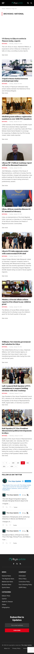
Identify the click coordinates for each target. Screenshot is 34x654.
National (8, 8)
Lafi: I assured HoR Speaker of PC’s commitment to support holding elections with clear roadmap (16, 388)
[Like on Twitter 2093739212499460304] (11, 525)
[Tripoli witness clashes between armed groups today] (17, 67)
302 (28, 463)
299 (13, 463)
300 (18, 463)
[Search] (28, 3)
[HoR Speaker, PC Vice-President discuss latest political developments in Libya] (17, 417)
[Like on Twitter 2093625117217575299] (11, 543)
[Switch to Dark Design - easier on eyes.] (31, 3)
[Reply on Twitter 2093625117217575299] (3, 543)
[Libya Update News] (17, 3)
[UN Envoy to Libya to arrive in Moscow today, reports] (17, 27)
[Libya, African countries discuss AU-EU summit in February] (17, 198)
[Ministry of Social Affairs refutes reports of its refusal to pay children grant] (17, 288)
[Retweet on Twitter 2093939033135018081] (7, 507)
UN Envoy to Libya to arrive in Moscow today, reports (14, 39)
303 (4, 466)
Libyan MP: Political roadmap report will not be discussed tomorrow (17, 164)
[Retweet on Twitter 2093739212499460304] (7, 525)
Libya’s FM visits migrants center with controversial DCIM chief (15, 252)
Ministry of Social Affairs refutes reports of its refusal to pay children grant (16, 301)
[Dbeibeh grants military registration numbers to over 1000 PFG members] (17, 105)
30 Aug (24, 495)
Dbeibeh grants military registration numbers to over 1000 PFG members (17, 117)
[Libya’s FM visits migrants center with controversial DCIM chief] (17, 240)
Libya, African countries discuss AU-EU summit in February (16, 210)
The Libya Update (12, 495)
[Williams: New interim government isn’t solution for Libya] (17, 331)
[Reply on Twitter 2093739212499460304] (3, 525)
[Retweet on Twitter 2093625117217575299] (7, 543)
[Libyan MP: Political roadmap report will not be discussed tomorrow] (17, 152)
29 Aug (24, 513)
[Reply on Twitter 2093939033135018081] (3, 507)
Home (3, 8)
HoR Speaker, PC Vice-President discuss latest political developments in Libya (17, 430)
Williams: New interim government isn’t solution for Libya (16, 343)
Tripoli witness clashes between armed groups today (15, 80)
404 (12, 466)
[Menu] (3, 3)
